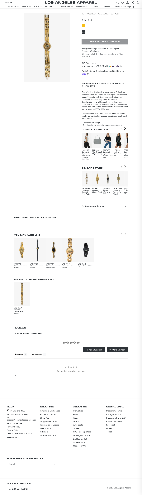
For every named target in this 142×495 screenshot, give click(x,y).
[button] (117, 2)
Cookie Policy (13, 430)
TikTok (109, 432)
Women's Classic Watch (36, 267)
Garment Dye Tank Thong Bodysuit (127, 154)
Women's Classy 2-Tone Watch (86, 192)
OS (83, 32)
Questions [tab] (37, 354)
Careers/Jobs (79, 442)
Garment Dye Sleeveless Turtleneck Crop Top (86, 155)
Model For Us (79, 446)
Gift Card (44, 432)
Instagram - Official (115, 411)
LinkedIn (110, 428)
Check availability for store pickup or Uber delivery (103, 55)
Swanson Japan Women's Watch (106, 191)
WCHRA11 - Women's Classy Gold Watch (103, 14)
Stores (76, 428)
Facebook (110, 425)
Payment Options (48, 414)
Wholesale (78, 425)
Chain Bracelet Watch (67, 267)
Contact (76, 421)
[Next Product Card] (125, 128)
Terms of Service (14, 423)
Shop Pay (44, 418)
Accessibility (13, 437)
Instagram (48, 217)
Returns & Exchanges (50, 411)
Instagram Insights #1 (116, 418)
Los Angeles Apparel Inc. (124, 488)
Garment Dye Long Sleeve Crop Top (107, 154)
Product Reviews (114, 421)
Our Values (78, 411)
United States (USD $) (18, 489)
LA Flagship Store (81, 435)
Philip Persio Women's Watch (118, 192)
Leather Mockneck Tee (117, 154)
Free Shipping (46, 428)
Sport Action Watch (85, 266)
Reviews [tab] (19, 354)
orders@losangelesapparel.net (21, 420)
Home (84, 14)
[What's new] (133, 2)
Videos (76, 418)
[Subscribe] (54, 464)
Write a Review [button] (118, 350)
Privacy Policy (13, 427)
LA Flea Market (80, 439)
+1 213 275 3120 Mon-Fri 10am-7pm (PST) (18, 413)
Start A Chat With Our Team (19, 433)
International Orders (49, 425)
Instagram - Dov (113, 414)
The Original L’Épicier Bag (97, 153)
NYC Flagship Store (82, 432)
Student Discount (48, 435)
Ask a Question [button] (95, 350)
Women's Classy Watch (97, 191)
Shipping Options (48, 421)
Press (75, 414)
